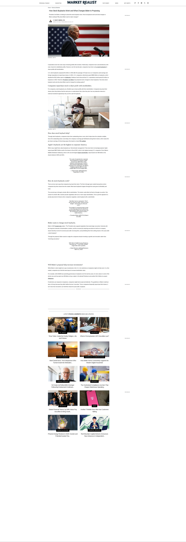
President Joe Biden (68, 79)
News (116, 3)
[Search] (135, 3)
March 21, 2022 (79, 249)
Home (49, 7)
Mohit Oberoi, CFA (60, 20)
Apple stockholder (83, 152)
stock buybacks (101, 67)
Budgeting (58, 3)
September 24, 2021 (78, 172)
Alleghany (51, 278)
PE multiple (83, 141)
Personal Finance (44, 3)
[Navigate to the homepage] (82, 3)
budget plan (58, 226)
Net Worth (127, 3)
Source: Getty (52, 57)
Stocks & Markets (56, 7)
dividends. (68, 77)
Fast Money (106, 3)
